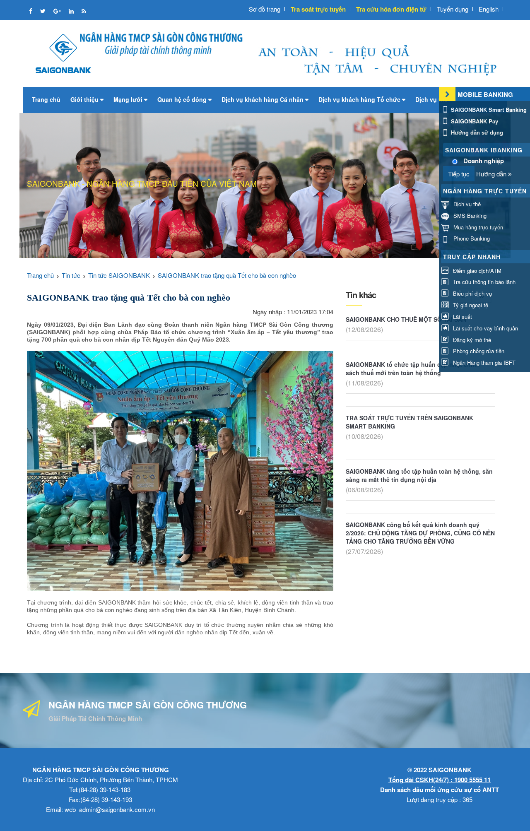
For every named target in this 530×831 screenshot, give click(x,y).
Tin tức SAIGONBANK (119, 275)
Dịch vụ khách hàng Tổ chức (360, 99)
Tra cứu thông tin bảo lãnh (483, 282)
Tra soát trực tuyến (318, 9)
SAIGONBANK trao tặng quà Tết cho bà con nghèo (227, 275)
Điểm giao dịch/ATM (476, 271)
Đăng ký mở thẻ (471, 340)
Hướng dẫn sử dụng (476, 132)
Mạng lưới (128, 99)
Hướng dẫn (492, 173)
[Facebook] (31, 11)
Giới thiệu (85, 99)
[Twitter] (43, 11)
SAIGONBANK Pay (473, 121)
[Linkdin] (72, 11)
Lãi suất (461, 316)
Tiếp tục (459, 173)
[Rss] (84, 11)
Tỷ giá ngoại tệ (469, 305)
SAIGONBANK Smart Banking (488, 109)
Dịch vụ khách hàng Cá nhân (263, 99)
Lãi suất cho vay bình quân (484, 328)
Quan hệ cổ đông (182, 99)
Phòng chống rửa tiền (477, 351)
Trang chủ (46, 99)
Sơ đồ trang (264, 9)
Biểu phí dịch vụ (471, 293)
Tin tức (71, 275)
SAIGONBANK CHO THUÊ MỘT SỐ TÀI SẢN (406, 319)
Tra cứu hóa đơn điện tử (391, 9)
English (489, 9)
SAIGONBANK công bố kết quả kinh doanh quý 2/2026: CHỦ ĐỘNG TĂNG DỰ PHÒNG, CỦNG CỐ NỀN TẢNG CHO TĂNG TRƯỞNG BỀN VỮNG (420, 532)
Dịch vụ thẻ (432, 99)
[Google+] (58, 11)
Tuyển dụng (452, 9)
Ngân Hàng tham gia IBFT (483, 362)
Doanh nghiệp (483, 161)
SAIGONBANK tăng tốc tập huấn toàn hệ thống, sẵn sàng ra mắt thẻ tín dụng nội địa (419, 475)
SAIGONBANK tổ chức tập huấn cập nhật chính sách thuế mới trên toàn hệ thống (413, 368)
